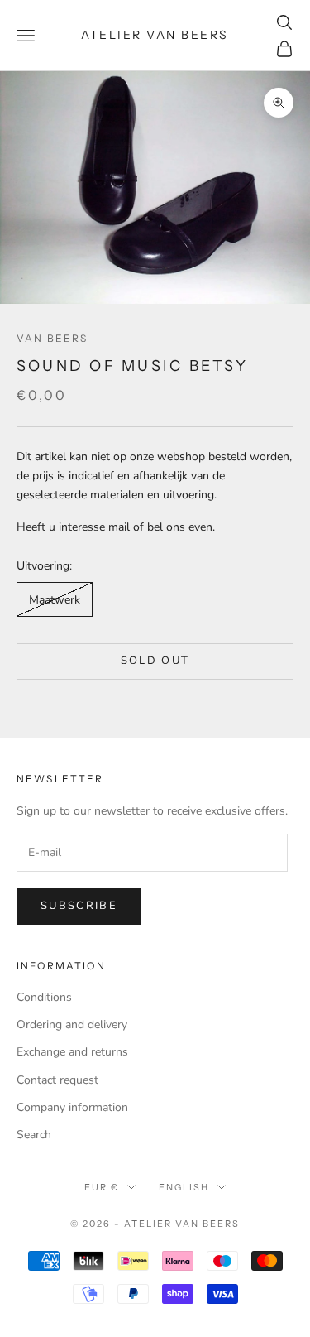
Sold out (155, 660)
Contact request (57, 1080)
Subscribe (79, 905)
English (184, 1187)
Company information (72, 1107)
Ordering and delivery (72, 1024)
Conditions (44, 997)
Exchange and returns (72, 1052)
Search (34, 1134)
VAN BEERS (52, 338)
